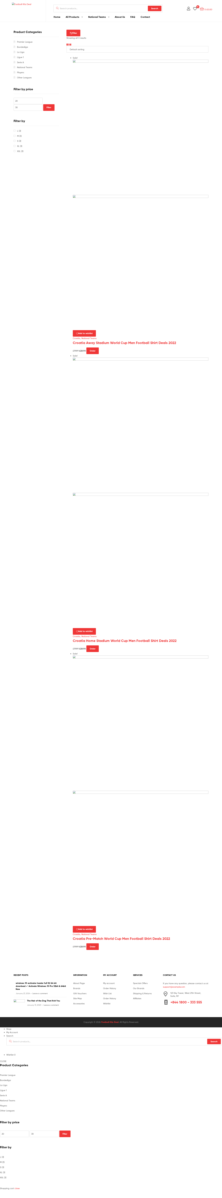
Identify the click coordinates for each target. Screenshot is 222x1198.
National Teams (97, 16)
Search (154, 8)
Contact (145, 16)
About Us (120, 16)
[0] (195, 8)
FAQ (132, 16)
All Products (72, 16)
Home (57, 16)
